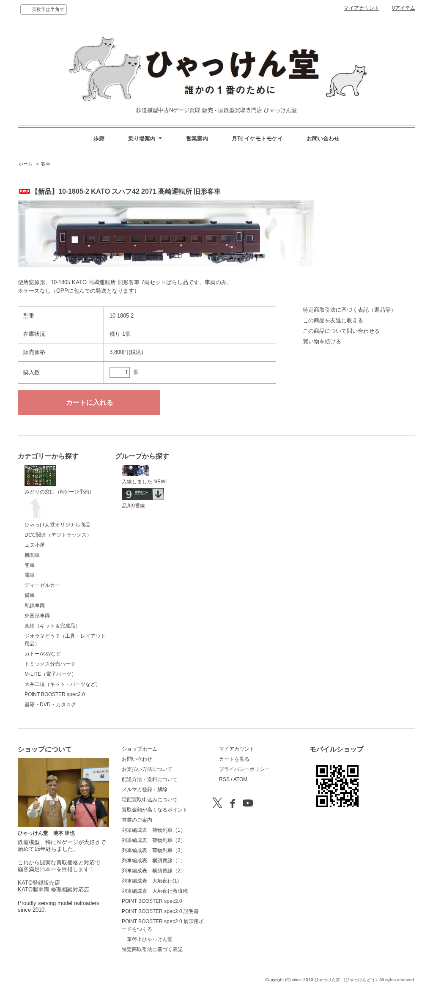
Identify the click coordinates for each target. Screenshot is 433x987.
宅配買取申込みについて (150, 800)
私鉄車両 (35, 606)
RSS (224, 779)
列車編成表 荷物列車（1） (154, 830)
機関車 (32, 555)
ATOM (240, 779)
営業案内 (197, 138)
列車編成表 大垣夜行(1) (150, 881)
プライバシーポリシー (244, 769)
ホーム (26, 163)
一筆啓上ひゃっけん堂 (147, 939)
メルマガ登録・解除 (144, 789)
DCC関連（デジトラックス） (58, 535)
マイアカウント (361, 8)
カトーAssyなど (43, 654)
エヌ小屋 (35, 545)
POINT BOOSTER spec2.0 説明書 (160, 911)
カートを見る (234, 759)
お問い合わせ (323, 138)
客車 (45, 163)
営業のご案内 (137, 820)
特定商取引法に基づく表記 (152, 949)
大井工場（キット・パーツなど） (63, 684)
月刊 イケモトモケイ (257, 138)
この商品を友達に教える (333, 320)
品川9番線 (133, 506)
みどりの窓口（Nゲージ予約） (59, 492)
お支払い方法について (147, 769)
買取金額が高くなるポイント (155, 810)
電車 (30, 575)
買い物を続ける (322, 341)
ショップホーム (139, 749)
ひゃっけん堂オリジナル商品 (57, 525)
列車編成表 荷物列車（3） (154, 850)
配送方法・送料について (150, 779)
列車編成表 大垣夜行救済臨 (155, 891)
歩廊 (98, 138)
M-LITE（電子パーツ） (51, 674)
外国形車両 (37, 616)
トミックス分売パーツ (50, 664)
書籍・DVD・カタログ (50, 704)
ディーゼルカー (42, 585)
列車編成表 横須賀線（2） (154, 871)
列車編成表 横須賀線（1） (154, 861)
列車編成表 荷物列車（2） (154, 840)
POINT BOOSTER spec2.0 (55, 694)
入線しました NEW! (144, 482)
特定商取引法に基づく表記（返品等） (349, 310)
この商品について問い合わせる (341, 331)
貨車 (30, 595)
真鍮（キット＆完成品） (52, 626)
